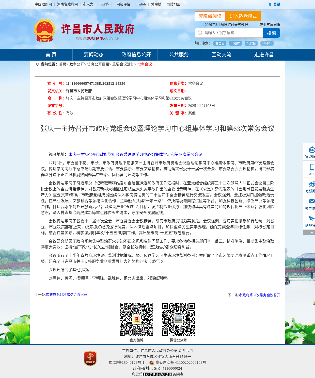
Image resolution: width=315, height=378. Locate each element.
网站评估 (123, 4)
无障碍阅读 (210, 16)
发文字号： (56, 106)
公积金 (251, 43)
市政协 (103, 4)
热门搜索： (203, 43)
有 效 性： (56, 113)
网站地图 (173, 4)
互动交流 (221, 54)
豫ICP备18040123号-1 (126, 362)
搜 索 (271, 33)
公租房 (235, 43)
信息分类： (179, 83)
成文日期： (179, 91)
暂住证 (219, 43)
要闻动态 (94, 54)
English (140, 4)
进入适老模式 (243, 16)
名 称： (57, 98)
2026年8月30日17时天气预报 (226, 25)
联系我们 (185, 351)
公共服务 (179, 54)
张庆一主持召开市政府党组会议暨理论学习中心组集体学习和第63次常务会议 (135, 154)
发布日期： (179, 106)
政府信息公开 (136, 54)
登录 (276, 4)
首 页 (51, 54)
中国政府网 (43, 4)
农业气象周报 (270, 25)
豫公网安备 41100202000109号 (181, 362)
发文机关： (56, 91)
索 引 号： (56, 83)
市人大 (88, 4)
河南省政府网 (67, 4)
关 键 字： (179, 113)
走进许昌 (264, 54)
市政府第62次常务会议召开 (259, 295)
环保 (267, 43)
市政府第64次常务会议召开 (66, 294)
